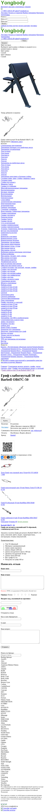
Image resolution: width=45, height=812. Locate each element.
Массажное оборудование (10, 244)
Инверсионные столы (9, 238)
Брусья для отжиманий (9, 231)
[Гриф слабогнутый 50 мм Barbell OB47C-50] (13, 408)
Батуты (3, 341)
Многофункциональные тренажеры (14, 188)
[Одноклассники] (5, 457)
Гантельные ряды (7, 294)
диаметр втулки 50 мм (9, 291)
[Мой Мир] (11, 457)
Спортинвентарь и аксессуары (12, 320)
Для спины (5, 153)
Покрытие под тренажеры (10, 329)
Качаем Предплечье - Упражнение (19, 352)
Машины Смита (7, 184)
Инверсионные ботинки (10, 240)
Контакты (40, 13)
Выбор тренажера (29, 13)
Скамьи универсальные (9, 225)
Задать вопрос (23, 522)
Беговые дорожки (7, 192)
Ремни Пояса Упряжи (9, 327)
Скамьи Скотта (6, 219)
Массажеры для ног (8, 250)
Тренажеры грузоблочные (10, 149)
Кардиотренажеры (8, 190)
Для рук (4, 159)
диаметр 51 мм (6, 316)
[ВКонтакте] (2, 457)
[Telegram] (14, 457)
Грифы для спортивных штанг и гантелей (28, 368)
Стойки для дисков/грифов (11, 273)
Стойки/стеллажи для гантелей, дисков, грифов (18, 267)
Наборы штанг (6, 285)
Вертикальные (6, 196)
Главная (4, 366)
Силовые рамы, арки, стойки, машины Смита (18, 178)
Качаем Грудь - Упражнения (21, 349)
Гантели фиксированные (10, 298)
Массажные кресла (8, 248)
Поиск (24, 41)
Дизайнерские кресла (9, 262)
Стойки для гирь (7, 277)
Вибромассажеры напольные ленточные (16, 252)
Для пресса (5, 155)
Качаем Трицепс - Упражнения (22, 356)
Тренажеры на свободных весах (13, 163)
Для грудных (5, 151)
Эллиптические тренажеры (11, 202)
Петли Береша (6, 337)
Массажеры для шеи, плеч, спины (13, 256)
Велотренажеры (7, 194)
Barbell (13, 435)
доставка (33, 26)
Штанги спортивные (8, 283)
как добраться (36, 430)
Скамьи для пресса (8, 215)
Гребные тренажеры (8, 207)
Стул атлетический (8, 223)
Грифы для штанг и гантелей (11, 302)
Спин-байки (5, 200)
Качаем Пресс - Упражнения (31, 353)
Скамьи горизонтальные (10, 227)
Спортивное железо (8, 281)
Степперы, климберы (9, 209)
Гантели (4, 293)
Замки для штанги (7, 322)
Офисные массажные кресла (11, 265)
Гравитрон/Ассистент (9, 233)
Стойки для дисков (8, 271)
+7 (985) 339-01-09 (8, 11)
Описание (4, 522)
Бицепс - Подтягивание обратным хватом (16, 347)
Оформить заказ (17, 142)
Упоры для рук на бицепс (10, 335)
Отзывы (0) (13, 522)
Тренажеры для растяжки (10, 242)
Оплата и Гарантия (15, 13)
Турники (4, 234)
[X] (8, 457)
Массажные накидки (8, 260)
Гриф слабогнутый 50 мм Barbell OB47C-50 (18, 370)
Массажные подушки (9, 258)
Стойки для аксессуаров (10, 279)
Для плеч (4, 157)
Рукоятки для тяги (7, 324)
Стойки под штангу (8, 182)
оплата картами (24, 26)
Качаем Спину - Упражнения (11, 354)
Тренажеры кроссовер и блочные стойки (16, 176)
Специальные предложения (11, 145)
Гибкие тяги (5, 325)
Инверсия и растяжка (9, 236)
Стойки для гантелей (9, 269)
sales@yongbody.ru (22, 11)
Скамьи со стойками (8, 186)
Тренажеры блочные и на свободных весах (17, 147)
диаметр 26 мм (6, 312)
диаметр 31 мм (6, 314)
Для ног (4, 161)
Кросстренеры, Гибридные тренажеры (15, 211)
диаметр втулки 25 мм (9, 287)
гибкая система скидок (9, 26)
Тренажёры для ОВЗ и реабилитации (15, 318)
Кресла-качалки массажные (11, 263)
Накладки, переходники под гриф (13, 331)
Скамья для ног (6, 221)
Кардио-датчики (7, 333)
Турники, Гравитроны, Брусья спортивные (17, 229)
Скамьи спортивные (8, 213)
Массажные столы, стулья (10, 246)
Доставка (4, 13)
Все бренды (5, 785)
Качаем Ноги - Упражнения (21, 351)
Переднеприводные (8, 203)
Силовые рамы (6, 180)
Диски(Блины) (6, 310)
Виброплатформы (7, 254)
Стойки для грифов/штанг (10, 275)
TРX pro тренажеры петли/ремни (13, 339)
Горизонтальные (7, 198)
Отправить (5, 647)
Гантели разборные (8, 296)
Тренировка (5, 15)
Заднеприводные (7, 205)
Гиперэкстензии (7, 217)
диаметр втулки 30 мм (9, 289)
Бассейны (4, 343)
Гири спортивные (7, 300)
